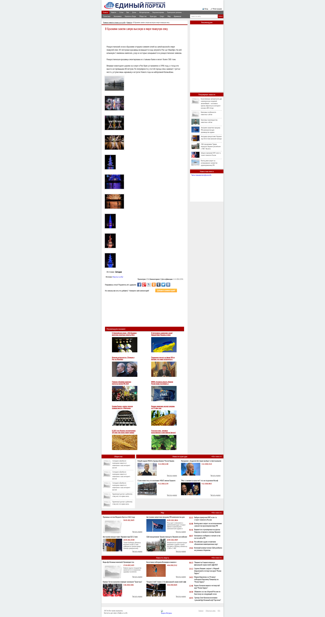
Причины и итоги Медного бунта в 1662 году (119, 517)
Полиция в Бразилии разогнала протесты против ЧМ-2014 (121, 383)
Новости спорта (162, 557)
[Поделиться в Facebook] (139, 285)
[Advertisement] (145, 38)
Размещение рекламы (174, 12)
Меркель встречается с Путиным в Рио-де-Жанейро (123, 358)
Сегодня (118, 271)
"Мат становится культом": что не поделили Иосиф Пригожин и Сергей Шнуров (199, 480)
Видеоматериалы (158, 12)
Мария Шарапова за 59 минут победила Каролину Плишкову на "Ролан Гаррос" (206, 579)
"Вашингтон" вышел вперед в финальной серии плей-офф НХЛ (206, 563)
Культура (153, 16)
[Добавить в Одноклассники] (154, 285)
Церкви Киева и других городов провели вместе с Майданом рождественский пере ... (122, 407)
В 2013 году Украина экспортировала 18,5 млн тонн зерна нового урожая (124, 432)
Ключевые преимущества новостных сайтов (209, 121)
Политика (106, 16)
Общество (143, 16)
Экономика (117, 16)
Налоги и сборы (130, 16)
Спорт (162, 16)
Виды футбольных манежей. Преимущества (118, 562)
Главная (105, 12)
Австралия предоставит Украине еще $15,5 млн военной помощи (211, 137)
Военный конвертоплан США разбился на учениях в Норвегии (208, 549)
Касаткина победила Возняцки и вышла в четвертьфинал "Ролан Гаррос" (161, 562)
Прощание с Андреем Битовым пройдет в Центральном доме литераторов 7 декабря (201, 461)
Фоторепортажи (144, 12)
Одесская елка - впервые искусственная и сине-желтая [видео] (163, 432)
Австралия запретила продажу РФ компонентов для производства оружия (210, 129)
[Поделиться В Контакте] (168, 285)
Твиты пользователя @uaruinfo (201, 175)
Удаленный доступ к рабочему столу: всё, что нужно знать (122, 495)
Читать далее (172, 475)
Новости (113, 12)
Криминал (177, 16)
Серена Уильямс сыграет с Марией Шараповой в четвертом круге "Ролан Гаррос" (207, 570)
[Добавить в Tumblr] (159, 285)
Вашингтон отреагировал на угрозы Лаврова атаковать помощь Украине (207, 530)
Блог (127, 12)
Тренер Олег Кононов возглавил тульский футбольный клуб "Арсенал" (207, 598)
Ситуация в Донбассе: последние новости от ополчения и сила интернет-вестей (121, 464)
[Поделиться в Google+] (144, 285)
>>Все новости (216, 456)
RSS (219, 611)
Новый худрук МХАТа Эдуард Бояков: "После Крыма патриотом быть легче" (155, 461)
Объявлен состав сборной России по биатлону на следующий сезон (207, 592)
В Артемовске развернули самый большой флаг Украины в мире (161, 334)
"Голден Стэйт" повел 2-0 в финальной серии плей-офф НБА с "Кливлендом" (166, 582)
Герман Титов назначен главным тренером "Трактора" (122, 582)
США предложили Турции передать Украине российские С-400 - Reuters (211, 146)
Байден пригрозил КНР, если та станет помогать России (211, 154)
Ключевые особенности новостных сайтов (208, 113)
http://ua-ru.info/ (117, 277)
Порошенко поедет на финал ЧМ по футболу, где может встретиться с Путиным (163, 358)
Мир (169, 16)
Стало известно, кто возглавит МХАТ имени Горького (156, 480)
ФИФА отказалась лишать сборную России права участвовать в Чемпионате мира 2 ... (162, 383)
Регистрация (217, 9)
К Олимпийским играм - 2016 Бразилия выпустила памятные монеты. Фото (124, 334)
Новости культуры (180, 456)
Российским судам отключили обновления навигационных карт (206, 542)
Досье (134, 12)
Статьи (121, 12)
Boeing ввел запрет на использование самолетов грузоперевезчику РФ (209, 162)
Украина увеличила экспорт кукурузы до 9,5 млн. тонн (163, 407)
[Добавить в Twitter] (163, 285)
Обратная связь (210, 611)
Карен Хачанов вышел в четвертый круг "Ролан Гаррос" (207, 586)
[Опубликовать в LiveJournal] (149, 285)
